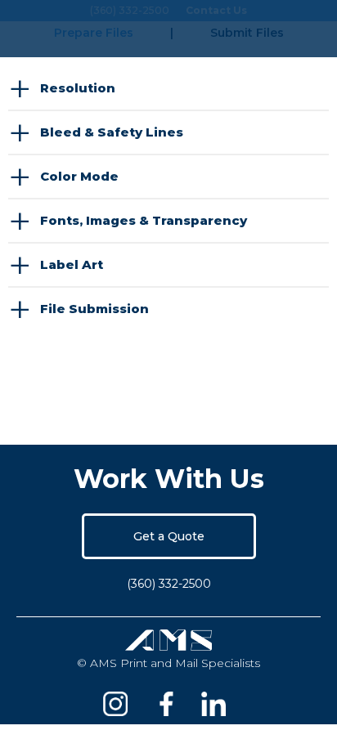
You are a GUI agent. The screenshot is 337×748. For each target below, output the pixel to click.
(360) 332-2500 (169, 583)
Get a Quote (168, 536)
